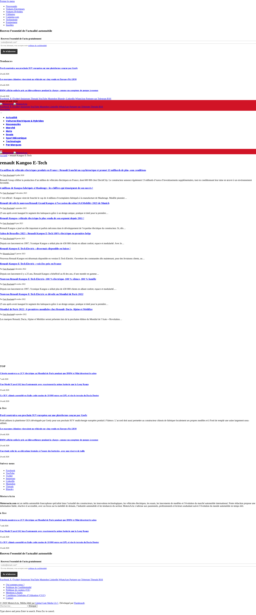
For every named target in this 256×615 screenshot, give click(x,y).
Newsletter (5, 109)
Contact (9, 598)
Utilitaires (10, 14)
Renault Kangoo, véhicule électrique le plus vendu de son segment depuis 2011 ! (42, 218)
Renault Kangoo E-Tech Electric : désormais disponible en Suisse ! (35, 248)
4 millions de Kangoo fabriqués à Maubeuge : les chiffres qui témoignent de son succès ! (46, 188)
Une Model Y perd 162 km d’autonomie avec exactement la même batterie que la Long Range (44, 384)
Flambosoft (79, 603)
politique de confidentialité (37, 46)
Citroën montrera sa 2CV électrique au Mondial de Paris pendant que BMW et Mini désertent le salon (48, 373)
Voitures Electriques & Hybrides (25, 120)
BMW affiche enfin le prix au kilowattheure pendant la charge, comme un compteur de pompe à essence (49, 90)
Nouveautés (11, 6)
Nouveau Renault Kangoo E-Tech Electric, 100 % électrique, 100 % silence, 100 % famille (48, 279)
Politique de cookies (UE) (18, 590)
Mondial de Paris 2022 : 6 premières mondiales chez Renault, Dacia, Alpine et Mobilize (46, 309)
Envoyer (32, 606)
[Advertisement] (22, 341)
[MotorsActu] (13, 104)
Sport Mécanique (16, 138)
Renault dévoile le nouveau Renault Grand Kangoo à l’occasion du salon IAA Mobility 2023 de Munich (54, 203)
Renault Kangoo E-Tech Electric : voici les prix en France (30, 263)
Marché (10, 127)
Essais (9, 134)
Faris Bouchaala (8, 175)
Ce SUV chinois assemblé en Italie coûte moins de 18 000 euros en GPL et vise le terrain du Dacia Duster (49, 395)
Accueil (3, 155)
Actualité (11, 117)
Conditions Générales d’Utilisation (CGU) (25, 595)
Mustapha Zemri (8, 254)
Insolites (10, 25)
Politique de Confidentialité (18, 587)
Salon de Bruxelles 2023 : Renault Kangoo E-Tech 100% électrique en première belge (45, 233)
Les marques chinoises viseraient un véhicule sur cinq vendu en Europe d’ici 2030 (38, 79)
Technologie (11, 19)
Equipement (11, 22)
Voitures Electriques (15, 9)
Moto (9, 131)
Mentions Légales (14, 592)
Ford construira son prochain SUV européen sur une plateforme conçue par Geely (39, 68)
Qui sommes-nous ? (15, 584)
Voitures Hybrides (14, 11)
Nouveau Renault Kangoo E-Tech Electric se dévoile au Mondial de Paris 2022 (41, 294)
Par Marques (13, 144)
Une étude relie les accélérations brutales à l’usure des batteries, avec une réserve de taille (42, 451)
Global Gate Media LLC (46, 603)
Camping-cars (12, 17)
